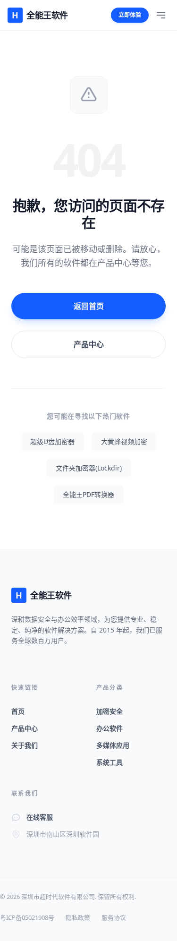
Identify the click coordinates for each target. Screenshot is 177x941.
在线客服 (39, 817)
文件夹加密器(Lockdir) (89, 467)
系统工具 (109, 762)
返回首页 (89, 306)
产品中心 (89, 344)
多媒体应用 (112, 745)
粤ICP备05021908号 (27, 917)
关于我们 (24, 745)
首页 (18, 711)
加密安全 (109, 711)
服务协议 (113, 917)
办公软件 (109, 728)
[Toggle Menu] (160, 15)
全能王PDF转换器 (88, 494)
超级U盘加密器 (52, 441)
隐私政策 (78, 917)
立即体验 (129, 15)
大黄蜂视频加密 (124, 441)
